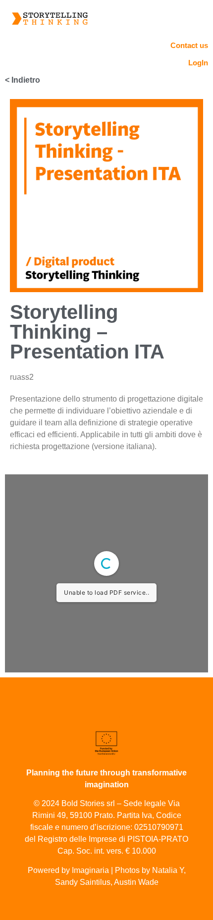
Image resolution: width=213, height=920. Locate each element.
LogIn (198, 62)
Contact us (189, 45)
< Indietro (22, 80)
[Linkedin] (88, 710)
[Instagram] (106, 710)
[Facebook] (125, 710)
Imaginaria (90, 870)
